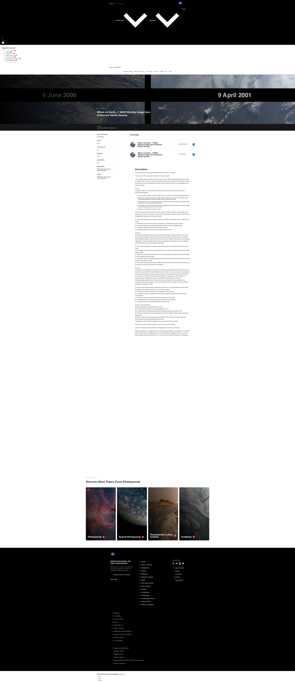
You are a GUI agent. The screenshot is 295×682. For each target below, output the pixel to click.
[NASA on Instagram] (176, 563)
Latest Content (148, 71)
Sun (98, 149)
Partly (100, 680)
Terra (98, 156)
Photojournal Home (128, 71)
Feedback (161, 71)
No (99, 678)
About (170, 71)
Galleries (156, 71)
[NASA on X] (180, 563)
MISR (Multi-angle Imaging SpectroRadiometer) (104, 169)
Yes (100, 676)
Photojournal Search (139, 71)
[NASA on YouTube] (183, 563)
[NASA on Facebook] (173, 563)
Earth (98, 143)
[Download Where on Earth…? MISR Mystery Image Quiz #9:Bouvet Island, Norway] (193, 145)
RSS (166, 71)
